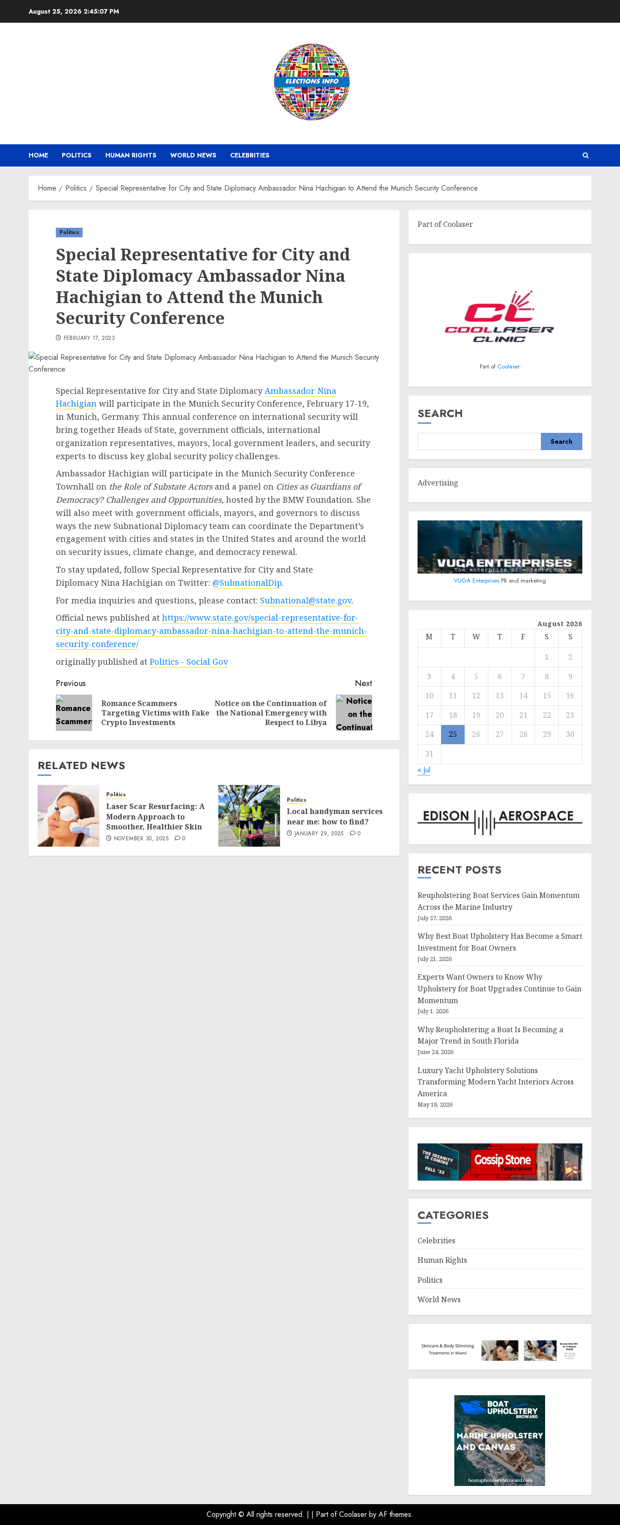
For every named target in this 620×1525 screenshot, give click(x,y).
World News (193, 155)
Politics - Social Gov (189, 661)
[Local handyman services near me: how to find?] (249, 816)
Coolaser (508, 366)
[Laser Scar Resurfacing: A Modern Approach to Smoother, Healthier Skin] (68, 816)
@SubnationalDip (247, 582)
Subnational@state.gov (305, 600)
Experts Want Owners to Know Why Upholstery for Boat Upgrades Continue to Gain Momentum (499, 988)
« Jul (424, 770)
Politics (77, 155)
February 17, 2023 (89, 338)
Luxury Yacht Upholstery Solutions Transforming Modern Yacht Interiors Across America (496, 1081)
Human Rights (131, 155)
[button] (585, 155)
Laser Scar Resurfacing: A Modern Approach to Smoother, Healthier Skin (155, 816)
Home (38, 155)
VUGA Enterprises (477, 580)
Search (440, 413)
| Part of (325, 1514)
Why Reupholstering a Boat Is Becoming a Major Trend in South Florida (490, 1035)
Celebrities (250, 155)
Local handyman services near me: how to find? (335, 816)
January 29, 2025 (319, 834)
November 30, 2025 (141, 839)
